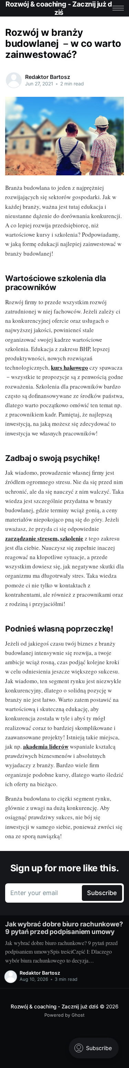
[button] (118, 8)
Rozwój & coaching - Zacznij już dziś (54, 1006)
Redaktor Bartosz (47, 76)
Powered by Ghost (64, 1015)
